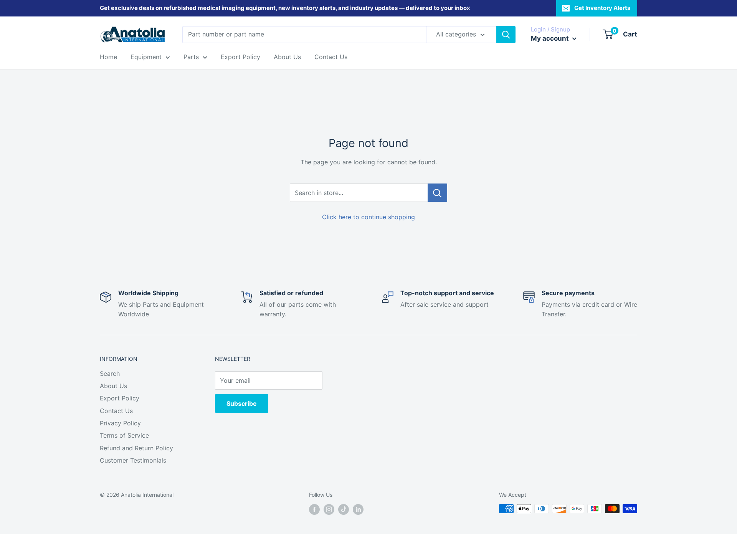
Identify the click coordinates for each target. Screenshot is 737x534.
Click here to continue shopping (368, 217)
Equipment (146, 57)
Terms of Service (124, 435)
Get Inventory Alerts (602, 8)
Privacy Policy (120, 423)
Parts (191, 57)
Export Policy (240, 57)
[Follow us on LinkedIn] (358, 509)
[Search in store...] (437, 193)
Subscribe (241, 403)
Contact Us (330, 57)
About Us (287, 57)
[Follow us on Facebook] (314, 509)
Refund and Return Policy (136, 448)
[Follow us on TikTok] (343, 509)
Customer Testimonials (133, 460)
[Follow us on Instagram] (329, 509)
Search (110, 373)
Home (108, 57)
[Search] (506, 34)
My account (550, 38)
